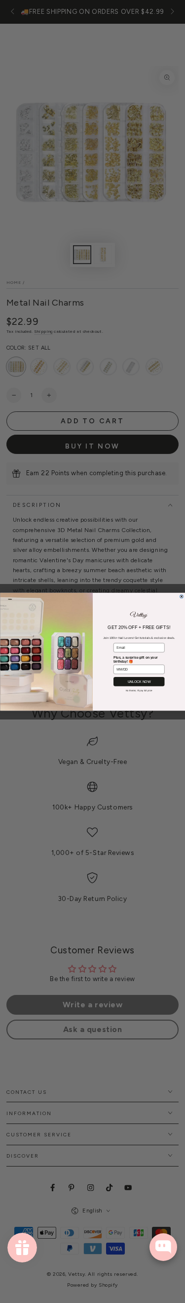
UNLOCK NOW (138, 681)
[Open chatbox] (163, 1247)
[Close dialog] (182, 596)
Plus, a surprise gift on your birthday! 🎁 (135, 659)
